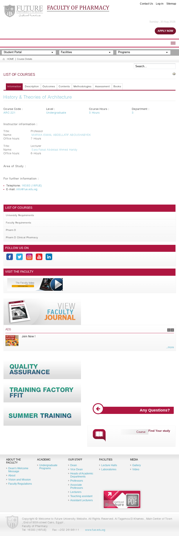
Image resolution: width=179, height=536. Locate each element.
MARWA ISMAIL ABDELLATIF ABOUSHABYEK (61, 135)
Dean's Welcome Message (18, 470)
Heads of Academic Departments (81, 475)
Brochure (122, 499)
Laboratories (108, 469)
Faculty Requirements (18, 223)
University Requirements (20, 215)
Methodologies (82, 87)
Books (117, 87)
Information (14, 87)
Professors (76, 480)
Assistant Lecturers (81, 500)
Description (32, 87)
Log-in (160, 3)
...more (170, 347)
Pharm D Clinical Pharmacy (22, 238)
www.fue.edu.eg (95, 530)
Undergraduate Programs (48, 467)
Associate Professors (76, 486)
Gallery (136, 465)
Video (135, 469)
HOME (10, 59)
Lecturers (75, 492)
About (11, 475)
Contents (64, 87)
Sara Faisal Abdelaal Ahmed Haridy (54, 150)
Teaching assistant (81, 496)
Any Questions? (155, 410)
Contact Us (146, 3)
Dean (73, 465)
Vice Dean (76, 469)
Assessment (102, 87)
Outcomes (49, 87)
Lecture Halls (109, 465)
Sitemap (171, 3)
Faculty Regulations (20, 483)
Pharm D (11, 230)
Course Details (24, 59)
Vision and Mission (19, 479)
